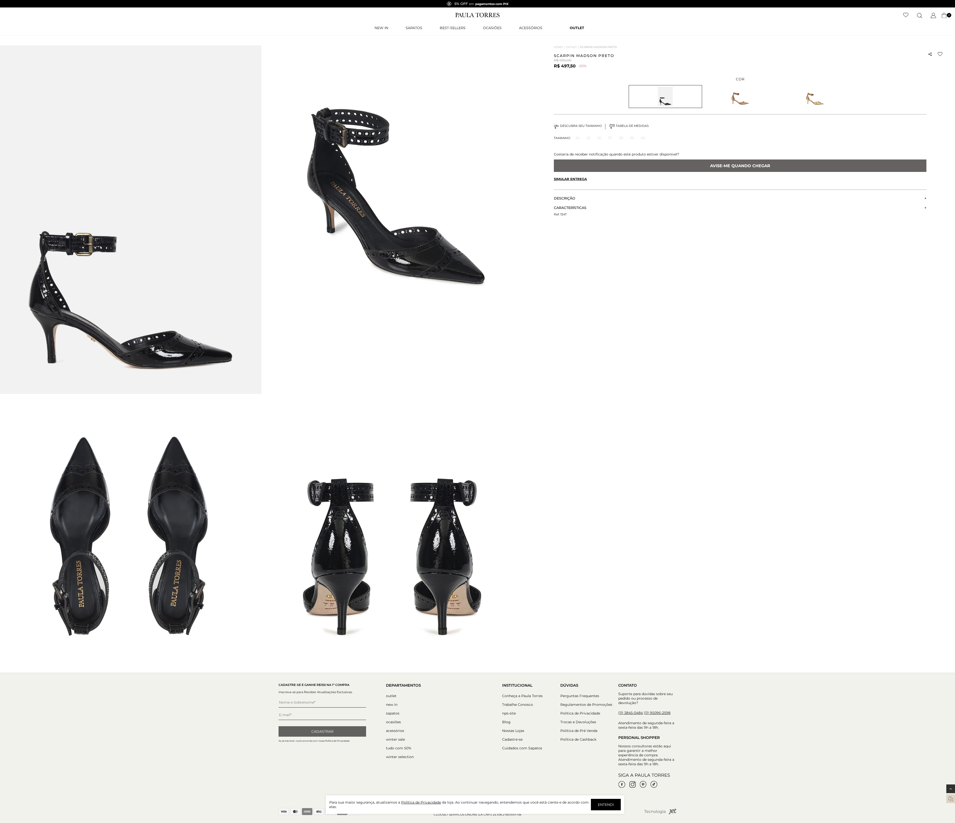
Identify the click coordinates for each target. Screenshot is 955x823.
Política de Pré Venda (578, 730)
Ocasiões (492, 28)
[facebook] (621, 784)
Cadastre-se (512, 739)
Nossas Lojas (513, 730)
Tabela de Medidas (632, 126)
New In (381, 28)
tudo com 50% (398, 748)
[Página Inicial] (477, 16)
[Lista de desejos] (905, 15)
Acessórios (530, 28)
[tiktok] (653, 784)
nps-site (509, 713)
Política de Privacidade (580, 713)
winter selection (400, 757)
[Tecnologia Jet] (660, 813)
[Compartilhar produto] (930, 54)
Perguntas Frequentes (579, 696)
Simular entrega (570, 179)
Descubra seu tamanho (581, 126)
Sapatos (414, 28)
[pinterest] (643, 784)
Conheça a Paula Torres (522, 696)
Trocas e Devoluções (578, 722)
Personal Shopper (639, 737)
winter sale (395, 739)
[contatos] (950, 798)
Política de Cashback (578, 739)
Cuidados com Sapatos (522, 748)
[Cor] (740, 96)
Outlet (577, 28)
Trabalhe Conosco (517, 704)
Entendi (606, 804)
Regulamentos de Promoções (586, 704)
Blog (506, 722)
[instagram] (632, 784)
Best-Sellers (453, 28)
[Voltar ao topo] (950, 788)
